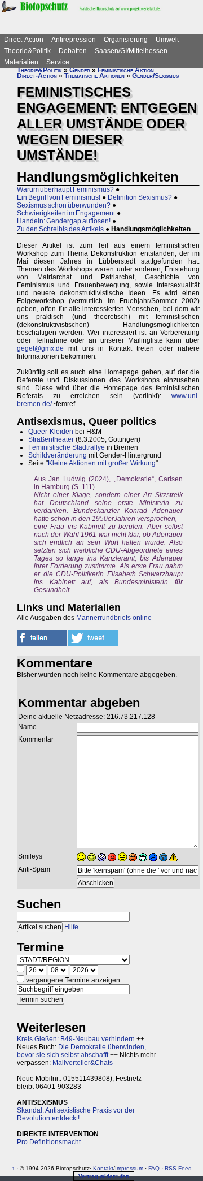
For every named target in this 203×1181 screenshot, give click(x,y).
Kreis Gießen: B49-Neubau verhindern (76, 1039)
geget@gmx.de (40, 348)
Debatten (73, 51)
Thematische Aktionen (94, 76)
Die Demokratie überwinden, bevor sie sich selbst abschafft (81, 1051)
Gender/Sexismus (155, 76)
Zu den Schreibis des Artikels (60, 229)
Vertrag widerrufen (103, 1176)
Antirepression (73, 40)
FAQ (154, 1168)
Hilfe (71, 927)
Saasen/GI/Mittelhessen (131, 51)
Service (57, 62)
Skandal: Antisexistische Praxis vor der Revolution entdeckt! (76, 1114)
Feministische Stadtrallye (66, 447)
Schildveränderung (57, 455)
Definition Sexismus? (140, 197)
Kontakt (103, 1168)
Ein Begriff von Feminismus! (58, 197)
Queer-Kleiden (50, 432)
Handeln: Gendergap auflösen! (64, 221)
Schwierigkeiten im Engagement (66, 213)
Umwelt (167, 40)
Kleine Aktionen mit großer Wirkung (102, 463)
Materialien (21, 62)
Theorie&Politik (27, 51)
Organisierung (126, 40)
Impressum (129, 1168)
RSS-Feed (178, 1168)
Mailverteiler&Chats (82, 1063)
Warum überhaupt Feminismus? (65, 189)
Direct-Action (23, 40)
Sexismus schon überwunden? (64, 205)
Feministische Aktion (126, 70)
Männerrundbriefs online (114, 618)
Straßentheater (51, 439)
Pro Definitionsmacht (49, 1142)
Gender (79, 70)
